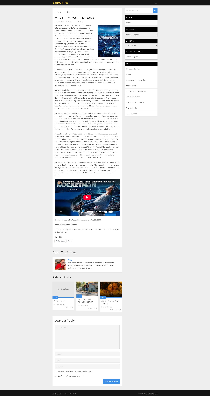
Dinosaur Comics (133, 69)
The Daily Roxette (133, 97)
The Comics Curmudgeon (136, 91)
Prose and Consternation (136, 80)
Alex (70, 260)
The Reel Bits (131, 108)
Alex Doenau (61, 21)
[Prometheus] (63, 290)
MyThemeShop (152, 393)
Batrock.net (60, 2)
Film (81, 21)
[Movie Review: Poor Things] (111, 290)
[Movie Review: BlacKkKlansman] (87, 289)
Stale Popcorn (131, 86)
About (128, 22)
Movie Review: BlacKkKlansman (85, 301)
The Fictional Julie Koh (135, 102)
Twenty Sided (131, 114)
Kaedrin (129, 75)
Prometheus (59, 301)
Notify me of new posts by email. (71, 376)
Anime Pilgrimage (133, 57)
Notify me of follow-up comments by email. (75, 372)
